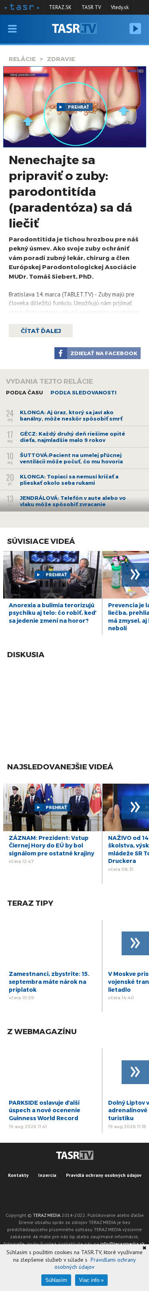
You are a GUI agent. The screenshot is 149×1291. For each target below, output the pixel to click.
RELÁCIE (22, 58)
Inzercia (47, 1175)
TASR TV (91, 7)
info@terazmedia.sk (122, 1244)
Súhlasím (56, 1280)
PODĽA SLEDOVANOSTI (83, 392)
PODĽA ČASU (24, 392)
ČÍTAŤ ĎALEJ (41, 330)
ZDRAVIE (61, 58)
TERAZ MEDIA (46, 1215)
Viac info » (91, 1280)
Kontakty (18, 1175)
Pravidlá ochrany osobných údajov (103, 1175)
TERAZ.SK (60, 7)
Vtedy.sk (120, 7)
